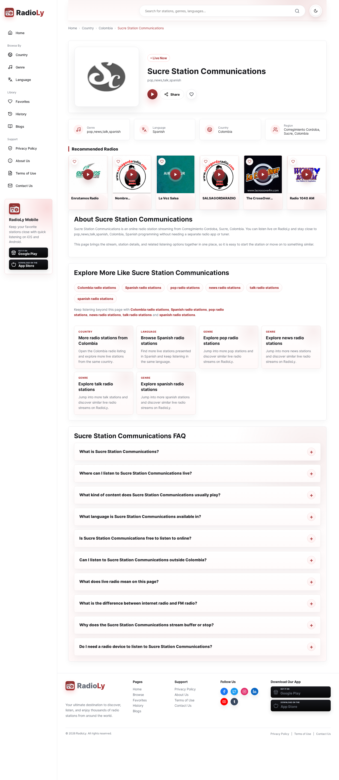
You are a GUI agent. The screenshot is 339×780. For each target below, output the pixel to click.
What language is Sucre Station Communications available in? (140, 516)
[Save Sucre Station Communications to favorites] (191, 94)
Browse (138, 695)
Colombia (106, 28)
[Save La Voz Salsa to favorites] (162, 161)
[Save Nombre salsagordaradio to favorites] (118, 161)
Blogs (137, 711)
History (138, 705)
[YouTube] (224, 701)
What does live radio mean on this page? (119, 581)
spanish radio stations (95, 299)
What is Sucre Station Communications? (119, 451)
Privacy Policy (185, 689)
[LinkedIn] (254, 691)
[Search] (297, 11)
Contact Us (183, 705)
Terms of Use (184, 700)
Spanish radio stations (143, 288)
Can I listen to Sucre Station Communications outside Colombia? (143, 560)
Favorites (140, 700)
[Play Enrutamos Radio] (88, 174)
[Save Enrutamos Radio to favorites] (74, 161)
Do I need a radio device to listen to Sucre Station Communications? (145, 646)
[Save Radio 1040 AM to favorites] (293, 161)
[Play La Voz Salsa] (175, 174)
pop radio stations (185, 288)
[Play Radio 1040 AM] (306, 174)
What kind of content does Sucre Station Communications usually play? (149, 495)
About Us (181, 695)
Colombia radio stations (96, 288)
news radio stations (225, 288)
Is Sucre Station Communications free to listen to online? (135, 538)
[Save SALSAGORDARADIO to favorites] (205, 161)
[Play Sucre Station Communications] (152, 94)
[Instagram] (244, 691)
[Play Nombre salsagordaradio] (131, 174)
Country (88, 28)
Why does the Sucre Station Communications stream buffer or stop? (146, 625)
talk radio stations (264, 288)
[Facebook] (224, 691)
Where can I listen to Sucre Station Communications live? (135, 473)
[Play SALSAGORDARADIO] (219, 174)
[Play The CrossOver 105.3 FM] (263, 174)
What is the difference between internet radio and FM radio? (138, 603)
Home (72, 28)
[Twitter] (234, 691)
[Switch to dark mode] (316, 11)
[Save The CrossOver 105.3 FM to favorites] (249, 161)
